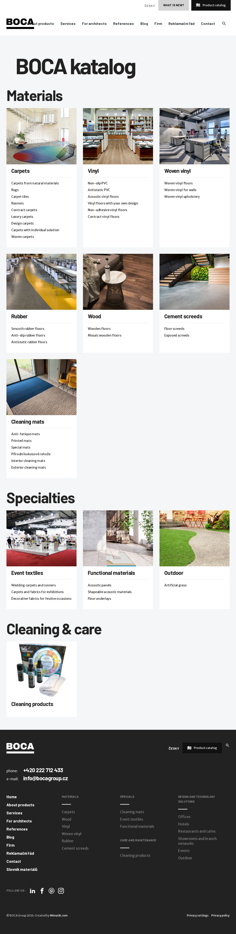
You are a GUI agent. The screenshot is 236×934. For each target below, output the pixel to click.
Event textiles (27, 572)
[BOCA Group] (20, 748)
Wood (94, 316)
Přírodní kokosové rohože (30, 454)
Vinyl (93, 170)
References (123, 23)
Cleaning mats (27, 421)
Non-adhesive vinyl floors (107, 210)
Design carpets (22, 223)
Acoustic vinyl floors (103, 197)
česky (150, 6)
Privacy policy (220, 915)
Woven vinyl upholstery (182, 197)
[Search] (227, 745)
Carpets (20, 170)
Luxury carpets (22, 217)
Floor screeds (174, 329)
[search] (223, 23)
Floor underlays (99, 599)
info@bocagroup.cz (45, 778)
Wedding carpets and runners (33, 585)
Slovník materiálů (21, 869)
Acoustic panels (99, 585)
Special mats (20, 447)
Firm (158, 23)
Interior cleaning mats (28, 461)
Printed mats (21, 441)
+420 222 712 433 (43, 770)
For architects (94, 23)
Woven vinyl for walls (180, 190)
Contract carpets (24, 210)
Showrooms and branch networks (197, 841)
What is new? (173, 5)
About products (40, 23)
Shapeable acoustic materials (110, 592)
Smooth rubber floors (27, 329)
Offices (184, 817)
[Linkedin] (32, 891)
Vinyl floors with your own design (113, 203)
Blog (144, 23)
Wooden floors (99, 329)
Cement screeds (183, 316)
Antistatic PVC (99, 190)
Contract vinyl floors (103, 217)
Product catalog (214, 5)
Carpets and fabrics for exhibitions (37, 592)
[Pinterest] (51, 891)
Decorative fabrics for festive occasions (41, 599)
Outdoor (173, 572)
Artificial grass (175, 585)
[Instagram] (61, 891)
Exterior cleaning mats (28, 467)
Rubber (19, 316)
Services (68, 23)
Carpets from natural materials (35, 183)
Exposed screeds (176, 335)
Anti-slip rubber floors (28, 335)
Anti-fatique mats (25, 434)
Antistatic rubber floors (29, 342)
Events (183, 850)
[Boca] (20, 23)
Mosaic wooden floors (104, 335)
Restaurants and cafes (196, 831)
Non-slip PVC (98, 183)
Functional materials (111, 572)
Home (11, 796)
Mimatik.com (59, 915)
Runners (17, 203)
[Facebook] (42, 891)
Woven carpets (22, 237)
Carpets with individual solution (35, 230)
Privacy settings (198, 915)
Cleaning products (32, 703)
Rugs (15, 190)
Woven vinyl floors (178, 183)
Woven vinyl (177, 170)
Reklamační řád (181, 23)
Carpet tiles (20, 197)
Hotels (183, 824)
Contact (208, 23)
